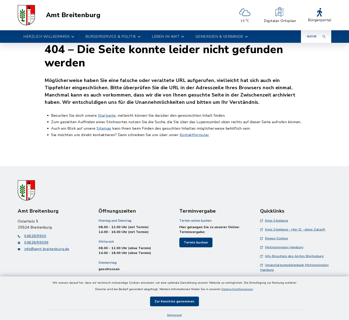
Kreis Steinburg (276, 220)
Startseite (107, 115)
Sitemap (104, 128)
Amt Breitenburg (73, 15)
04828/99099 (36, 242)
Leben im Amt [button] (166, 36)
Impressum (174, 315)
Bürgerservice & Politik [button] (110, 36)
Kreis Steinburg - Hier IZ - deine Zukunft (295, 229)
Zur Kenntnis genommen (174, 301)
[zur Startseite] (26, 15)
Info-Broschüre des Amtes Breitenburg (294, 256)
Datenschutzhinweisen (237, 289)
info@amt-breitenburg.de (46, 249)
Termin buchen (196, 242)
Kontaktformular (194, 134)
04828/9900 (35, 236)
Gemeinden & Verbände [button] (219, 36)
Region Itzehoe (276, 238)
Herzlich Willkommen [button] (46, 36)
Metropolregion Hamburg (284, 247)
